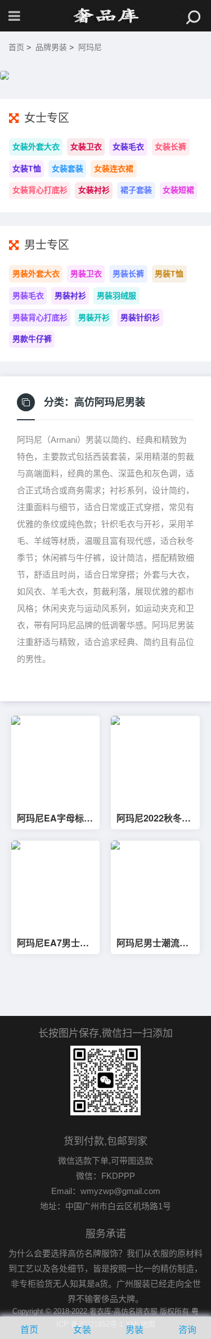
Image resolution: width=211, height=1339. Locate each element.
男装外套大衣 (36, 273)
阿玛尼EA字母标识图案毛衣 (55, 818)
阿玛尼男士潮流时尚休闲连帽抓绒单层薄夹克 (152, 942)
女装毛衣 (128, 146)
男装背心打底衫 (40, 317)
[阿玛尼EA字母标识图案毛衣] (55, 760)
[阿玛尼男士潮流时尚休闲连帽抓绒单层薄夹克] (155, 885)
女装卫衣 (86, 146)
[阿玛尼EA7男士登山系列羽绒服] (55, 885)
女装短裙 (178, 189)
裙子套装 (136, 189)
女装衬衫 (94, 189)
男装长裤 (128, 273)
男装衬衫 (70, 295)
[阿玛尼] (106, 15)
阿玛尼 (90, 47)
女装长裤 (170, 146)
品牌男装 (51, 47)
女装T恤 (26, 168)
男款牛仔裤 (32, 338)
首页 (16, 47)
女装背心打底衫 (40, 189)
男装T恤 (169, 273)
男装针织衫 (140, 317)
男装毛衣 (28, 295)
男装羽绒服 (116, 295)
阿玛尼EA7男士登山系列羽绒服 (53, 942)
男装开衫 (94, 317)
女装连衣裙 (113, 168)
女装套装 (67, 168)
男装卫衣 (86, 273)
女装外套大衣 (36, 146)
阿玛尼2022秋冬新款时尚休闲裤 (153, 818)
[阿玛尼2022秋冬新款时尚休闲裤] (155, 760)
